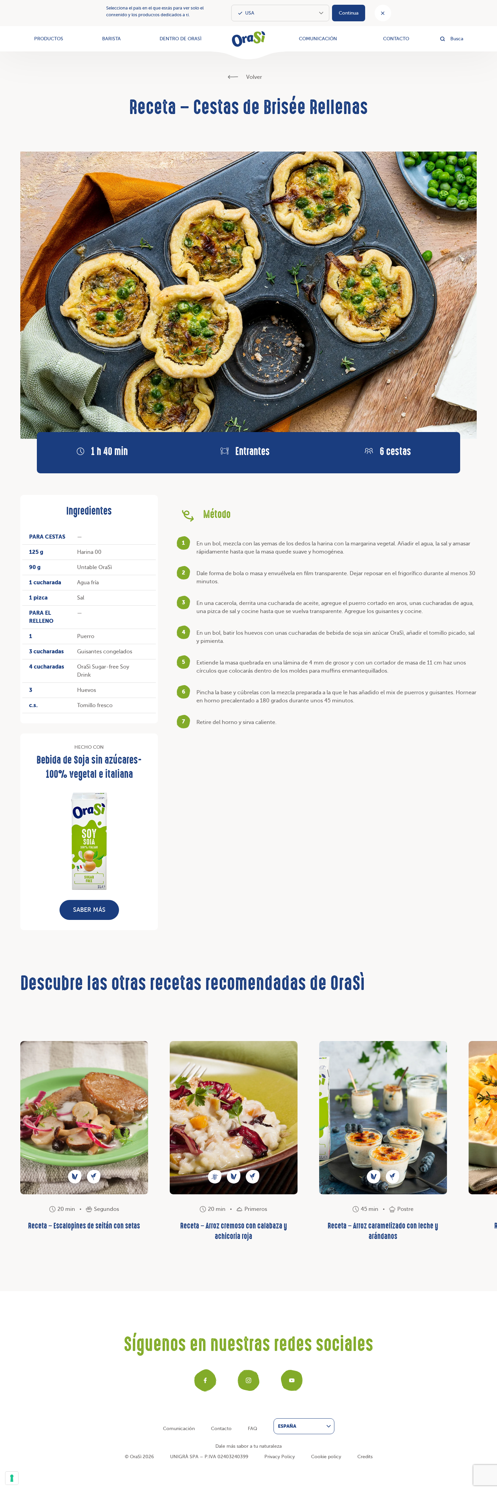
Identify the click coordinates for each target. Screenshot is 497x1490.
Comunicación (318, 38)
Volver (253, 77)
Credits (365, 1456)
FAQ (252, 1428)
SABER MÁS (89, 909)
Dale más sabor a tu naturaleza (248, 1446)
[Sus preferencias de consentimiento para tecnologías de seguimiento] (11, 1478)
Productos (48, 38)
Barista (111, 38)
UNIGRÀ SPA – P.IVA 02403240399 (209, 1456)
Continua (348, 13)
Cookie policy (326, 1456)
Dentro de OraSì (181, 38)
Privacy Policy (279, 1456)
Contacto (396, 38)
